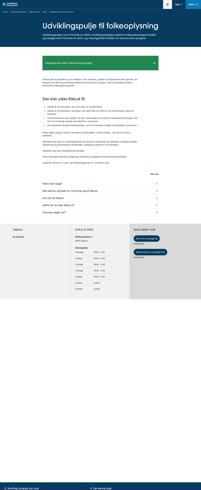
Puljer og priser (34, 12)
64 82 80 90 (18, 237)
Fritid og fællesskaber (18, 12)
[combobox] (167, 4)
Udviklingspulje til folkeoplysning (61, 12)
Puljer (45, 12)
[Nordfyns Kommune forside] (10, 4)
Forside (5, 12)
